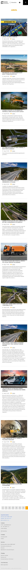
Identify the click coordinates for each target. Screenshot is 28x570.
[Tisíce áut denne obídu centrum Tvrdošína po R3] (14, 294)
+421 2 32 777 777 (7, 518)
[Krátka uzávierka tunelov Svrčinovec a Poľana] (14, 171)
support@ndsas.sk (7, 524)
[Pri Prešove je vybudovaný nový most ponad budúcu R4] (14, 63)
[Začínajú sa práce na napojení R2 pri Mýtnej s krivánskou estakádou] (14, 211)
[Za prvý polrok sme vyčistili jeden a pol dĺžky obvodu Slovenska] (14, 251)
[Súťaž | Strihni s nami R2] (14, 27)
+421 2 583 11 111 (6, 526)
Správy (13, 39)
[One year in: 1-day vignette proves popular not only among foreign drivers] (14, 333)
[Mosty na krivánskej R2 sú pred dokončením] (14, 474)
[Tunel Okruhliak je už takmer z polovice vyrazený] (14, 429)
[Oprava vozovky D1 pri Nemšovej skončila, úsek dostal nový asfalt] (14, 100)
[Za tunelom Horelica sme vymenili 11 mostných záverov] (14, 138)
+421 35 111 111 (6, 520)
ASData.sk (20, 568)
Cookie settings (4, 528)
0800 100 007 (9, 516)
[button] (19, 2)
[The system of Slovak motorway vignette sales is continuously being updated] (14, 379)
